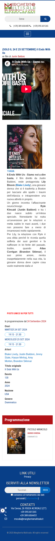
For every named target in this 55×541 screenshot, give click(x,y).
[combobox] (22, 19)
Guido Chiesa (34, 433)
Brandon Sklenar (22, 361)
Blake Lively (11, 354)
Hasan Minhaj (19, 357)
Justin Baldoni (27, 354)
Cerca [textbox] (21, 19)
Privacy (27, 476)
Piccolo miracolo (37, 429)
